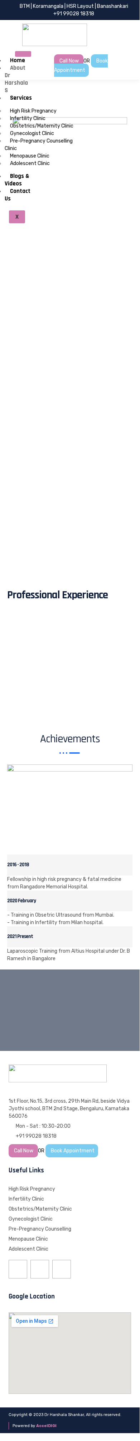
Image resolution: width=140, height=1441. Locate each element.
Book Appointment (81, 65)
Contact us (17, 195)
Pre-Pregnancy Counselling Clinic (39, 144)
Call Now (69, 61)
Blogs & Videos (17, 180)
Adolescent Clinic (30, 163)
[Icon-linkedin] (61, 1269)
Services (21, 98)
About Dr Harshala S (16, 79)
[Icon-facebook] (18, 1269)
